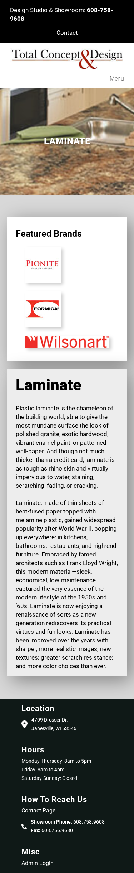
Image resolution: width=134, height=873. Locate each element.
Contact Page (38, 810)
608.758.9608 (89, 822)
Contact (67, 32)
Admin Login (37, 863)
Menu (117, 78)
